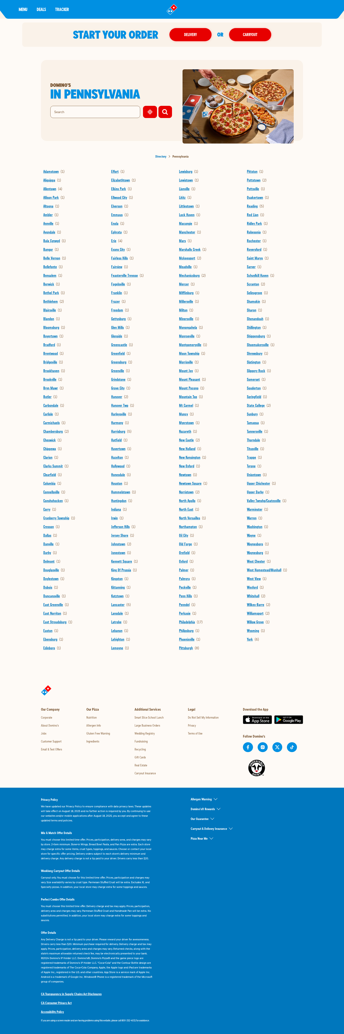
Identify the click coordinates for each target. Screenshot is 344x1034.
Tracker (62, 9)
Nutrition (91, 717)
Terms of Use (195, 733)
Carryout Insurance (145, 773)
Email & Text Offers (51, 749)
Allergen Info (93, 725)
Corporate (46, 717)
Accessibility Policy (52, 1012)
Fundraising (141, 741)
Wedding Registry (145, 733)
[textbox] (97, 1020)
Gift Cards (140, 757)
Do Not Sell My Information (203, 717)
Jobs (43, 733)
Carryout (250, 34)
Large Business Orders (147, 725)
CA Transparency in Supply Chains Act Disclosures (71, 994)
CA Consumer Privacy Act (56, 1003)
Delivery (190, 34)
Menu (23, 9)
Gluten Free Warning (98, 733)
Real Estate (141, 765)
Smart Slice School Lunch (149, 717)
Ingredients (92, 741)
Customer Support (51, 741)
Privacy (192, 725)
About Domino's (50, 725)
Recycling (140, 749)
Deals (41, 9)
